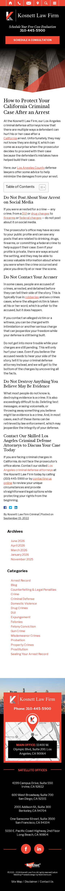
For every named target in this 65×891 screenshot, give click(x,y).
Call (19, 3)
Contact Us (46, 881)
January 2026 (20, 554)
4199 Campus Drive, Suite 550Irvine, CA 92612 (32, 785)
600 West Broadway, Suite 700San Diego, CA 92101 (32, 796)
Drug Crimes (19, 608)
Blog (14, 585)
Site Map (16, 881)
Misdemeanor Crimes (25, 635)
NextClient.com (44, 875)
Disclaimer (31, 881)
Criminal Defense (22, 599)
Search (46, 3)
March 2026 (19, 550)
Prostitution (19, 649)
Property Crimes (22, 645)
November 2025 (22, 559)
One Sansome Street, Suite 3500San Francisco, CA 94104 (32, 820)
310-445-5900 (32, 30)
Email (29, 3)
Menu (54, 3)
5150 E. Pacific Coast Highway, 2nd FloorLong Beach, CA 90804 (32, 832)
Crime (15, 594)
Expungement (21, 617)
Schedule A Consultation (33, 40)
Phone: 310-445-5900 (32, 709)
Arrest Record (21, 580)
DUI (13, 612)
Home (10, 3)
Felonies (17, 622)
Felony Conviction (23, 626)
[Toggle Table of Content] (40, 187)
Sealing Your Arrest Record (29, 654)
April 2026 (18, 545)
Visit (38, 3)
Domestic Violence (24, 603)
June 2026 (18, 541)
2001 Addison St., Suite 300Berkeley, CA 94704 (32, 808)
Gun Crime (18, 631)
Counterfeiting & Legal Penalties (33, 589)
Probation (18, 640)
